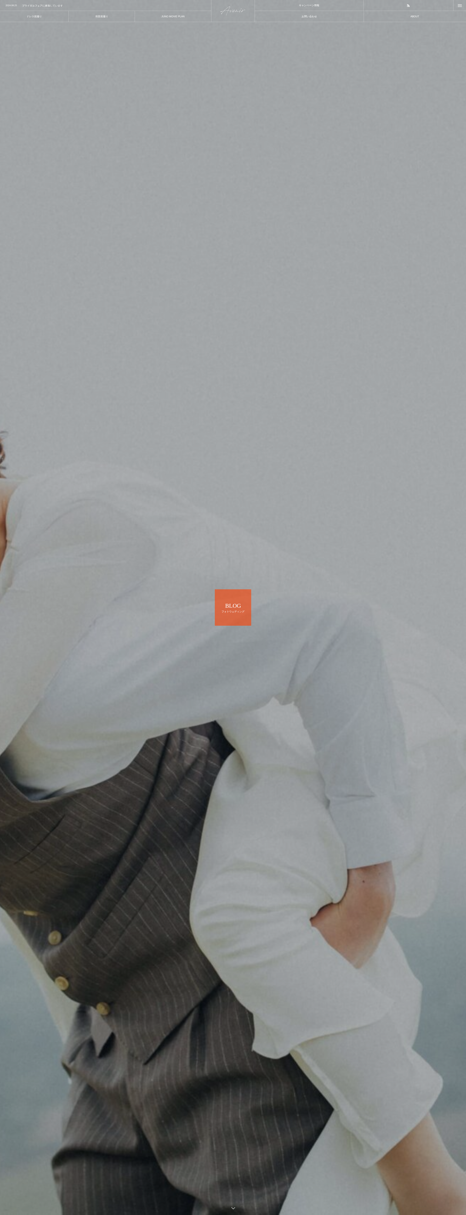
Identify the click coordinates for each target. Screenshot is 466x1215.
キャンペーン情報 (309, 5)
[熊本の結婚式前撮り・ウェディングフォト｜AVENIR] (233, 11)
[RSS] (408, 5)
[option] (105, 5)
